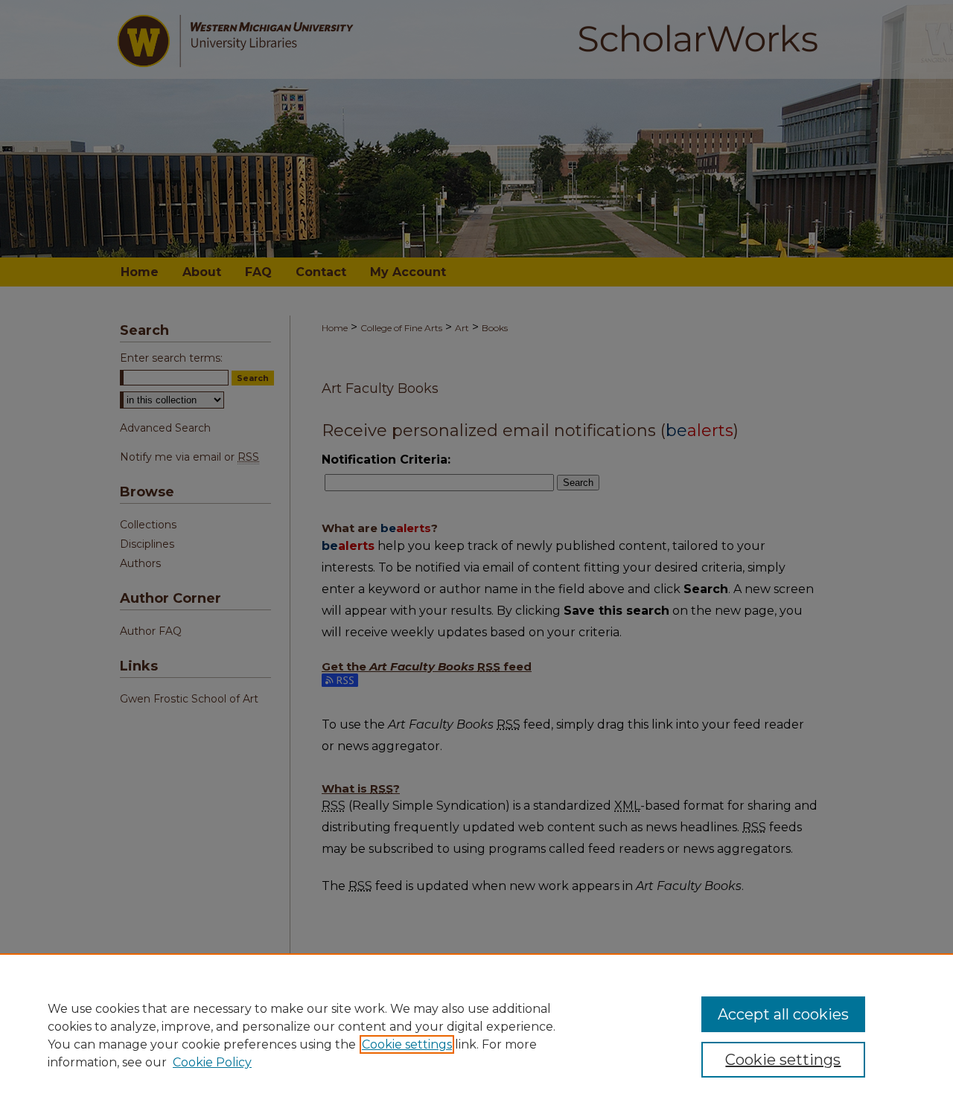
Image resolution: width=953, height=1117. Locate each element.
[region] (476, 1035)
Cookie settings (407, 1044)
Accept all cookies (783, 1014)
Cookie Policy (212, 1062)
